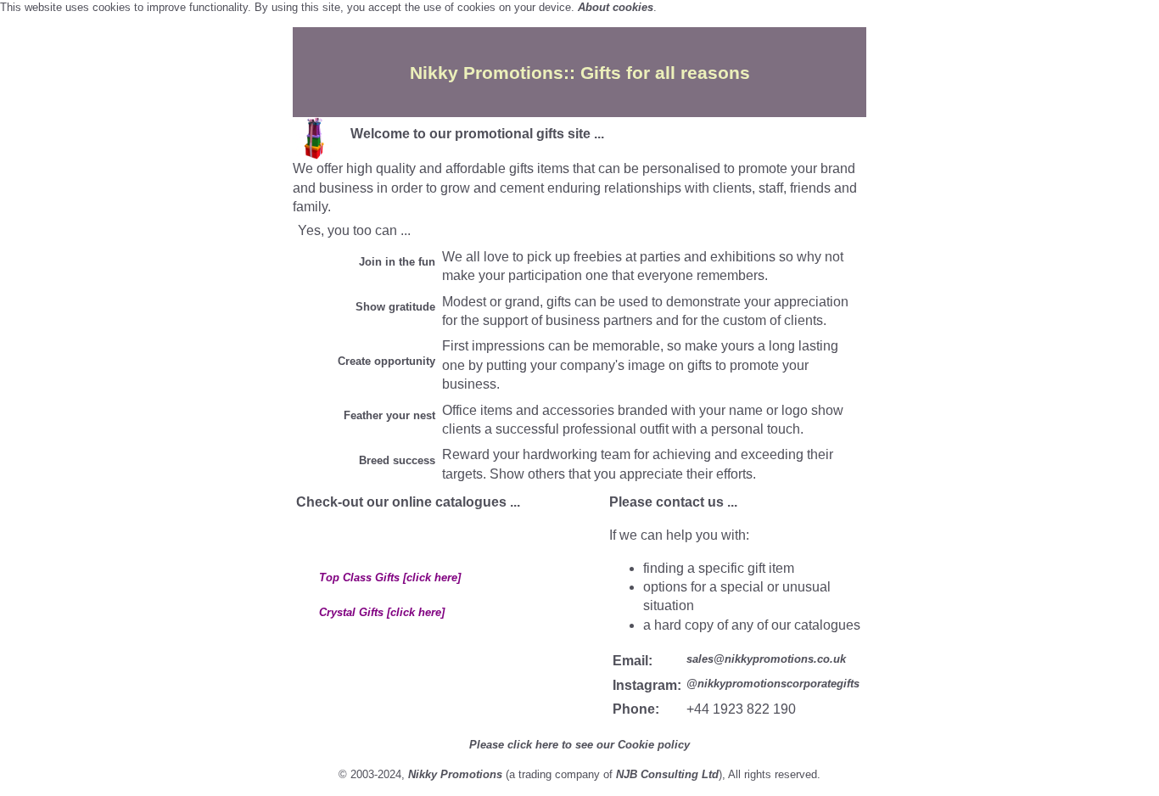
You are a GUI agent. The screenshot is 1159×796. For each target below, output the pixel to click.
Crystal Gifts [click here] (382, 612)
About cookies (615, 7)
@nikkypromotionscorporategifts (772, 683)
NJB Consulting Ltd (667, 774)
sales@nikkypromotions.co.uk (766, 659)
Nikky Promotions (455, 774)
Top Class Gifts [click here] (390, 577)
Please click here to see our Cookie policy (579, 744)
